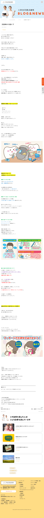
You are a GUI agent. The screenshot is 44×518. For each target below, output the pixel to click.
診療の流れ (33, 488)
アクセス (32, 486)
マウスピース (22, 498)
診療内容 (20, 482)
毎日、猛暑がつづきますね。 (37, 409)
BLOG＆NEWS (12, 19)
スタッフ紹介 (33, 484)
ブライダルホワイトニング (25, 489)
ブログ (19, 19)
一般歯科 (21, 493)
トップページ (3, 19)
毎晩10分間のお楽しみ (5, 409)
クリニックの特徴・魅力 (36, 480)
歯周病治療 (21, 495)
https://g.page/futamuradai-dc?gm (16, 403)
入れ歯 (20, 496)
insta (12, 468)
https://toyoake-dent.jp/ (9, 402)
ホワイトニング (22, 488)
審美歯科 (21, 491)
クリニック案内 (34, 482)
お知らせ (13, 470)
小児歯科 (21, 484)
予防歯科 (21, 486)
